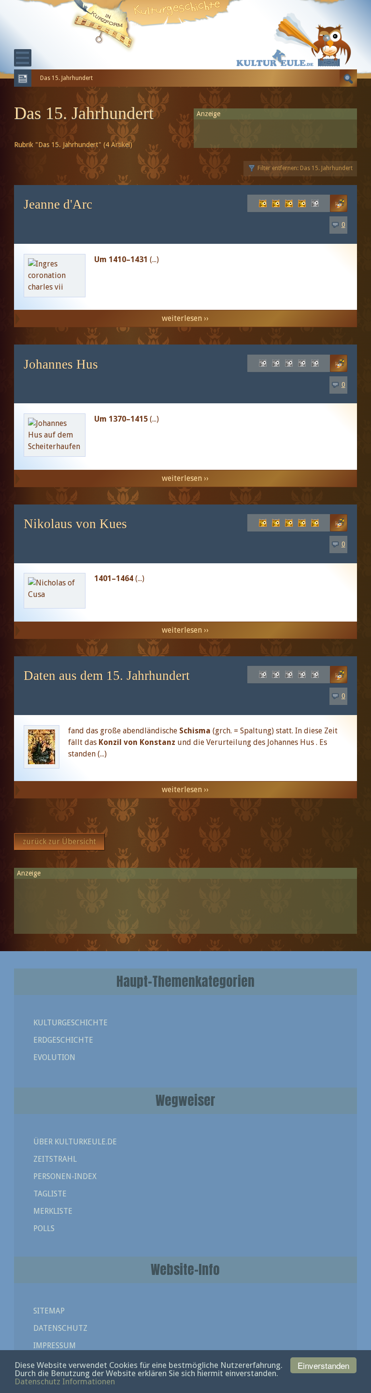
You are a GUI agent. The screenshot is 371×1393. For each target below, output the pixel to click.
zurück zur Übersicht (59, 841)
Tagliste (50, 1193)
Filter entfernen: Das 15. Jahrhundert (305, 168)
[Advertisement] (185, 902)
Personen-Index (65, 1176)
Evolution (54, 1057)
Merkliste (52, 1211)
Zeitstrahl (55, 1159)
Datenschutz (60, 1328)
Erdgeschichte (63, 1040)
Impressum (54, 1345)
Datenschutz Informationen (64, 1381)
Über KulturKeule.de (75, 1141)
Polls (44, 1228)
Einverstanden (323, 1365)
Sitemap (49, 1310)
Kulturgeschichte (70, 1022)
